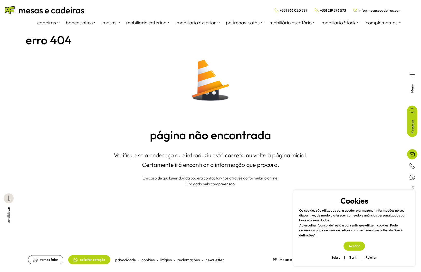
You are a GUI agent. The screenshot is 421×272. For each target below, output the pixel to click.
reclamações (188, 259)
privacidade (125, 259)
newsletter (214, 259)
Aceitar (354, 246)
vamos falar (49, 259)
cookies (148, 259)
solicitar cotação (92, 259)
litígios (166, 259)
